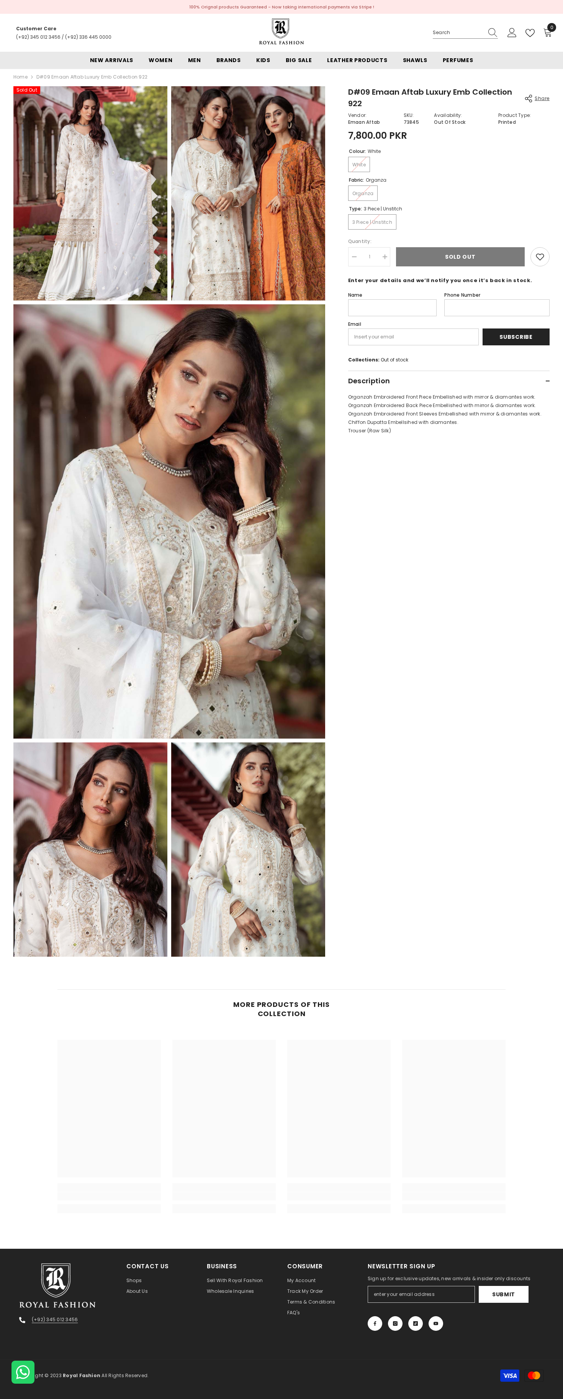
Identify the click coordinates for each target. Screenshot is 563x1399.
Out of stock (394, 359)
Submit (503, 1294)
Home (20, 77)
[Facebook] (375, 1323)
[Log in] (512, 33)
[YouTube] (436, 1323)
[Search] (465, 33)
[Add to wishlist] (540, 256)
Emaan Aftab (364, 122)
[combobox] (458, 32)
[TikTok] (415, 1323)
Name (355, 295)
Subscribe (515, 337)
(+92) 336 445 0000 (88, 37)
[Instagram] (395, 1323)
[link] (109, 1196)
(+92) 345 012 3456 (38, 37)
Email (354, 324)
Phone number (462, 295)
